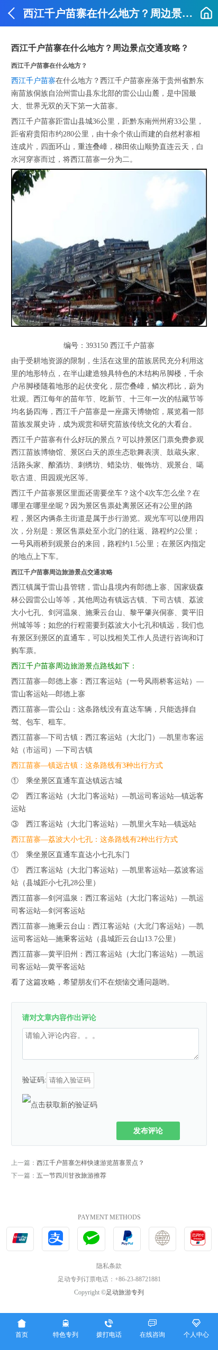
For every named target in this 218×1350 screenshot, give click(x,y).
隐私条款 (109, 1266)
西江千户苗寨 (33, 81)
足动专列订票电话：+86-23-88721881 (109, 1279)
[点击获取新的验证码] (59, 1104)
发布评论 (148, 1130)
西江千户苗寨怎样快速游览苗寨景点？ (90, 1163)
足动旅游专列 (125, 1292)
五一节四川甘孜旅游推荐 (71, 1175)
